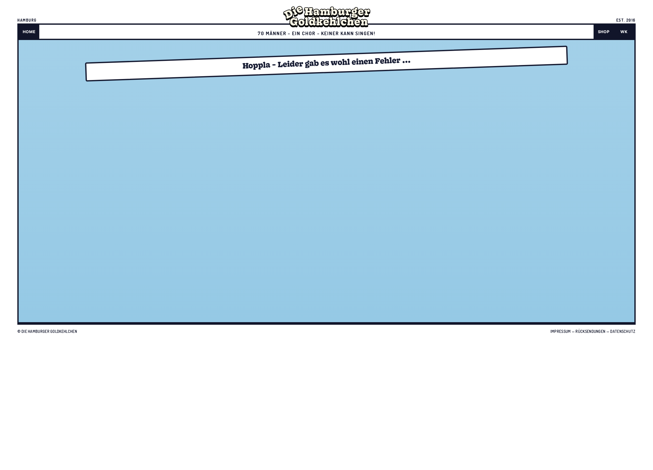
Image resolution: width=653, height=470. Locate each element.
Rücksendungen (590, 331)
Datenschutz (622, 331)
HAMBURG (27, 20)
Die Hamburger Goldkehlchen (49, 331)
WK (624, 31)
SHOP (604, 31)
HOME (29, 31)
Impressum (560, 331)
